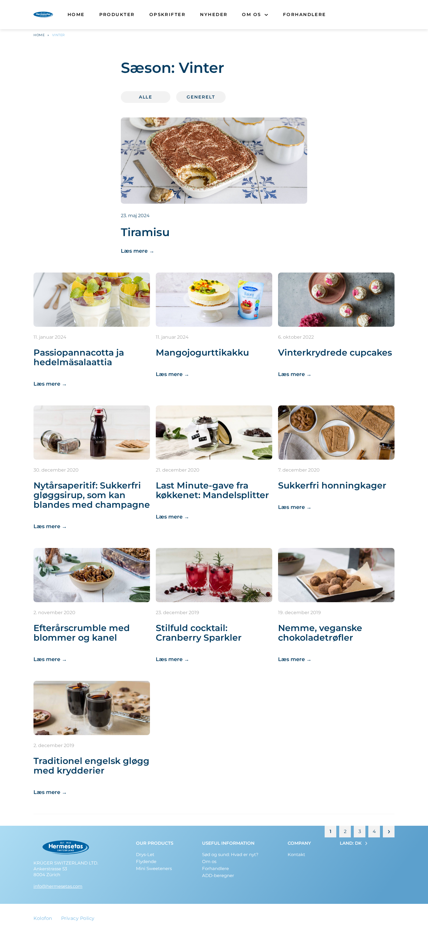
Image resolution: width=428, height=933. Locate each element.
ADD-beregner (218, 875)
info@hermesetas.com (57, 886)
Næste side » (389, 831)
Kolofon (42, 918)
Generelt (201, 97)
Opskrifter (167, 14)
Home (76, 14)
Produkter (117, 14)
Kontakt (296, 854)
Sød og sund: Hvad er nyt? (230, 854)
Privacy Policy (78, 918)
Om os (251, 14)
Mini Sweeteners (154, 868)
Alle (146, 97)
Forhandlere (304, 14)
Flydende (146, 861)
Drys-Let (145, 854)
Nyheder (213, 14)
